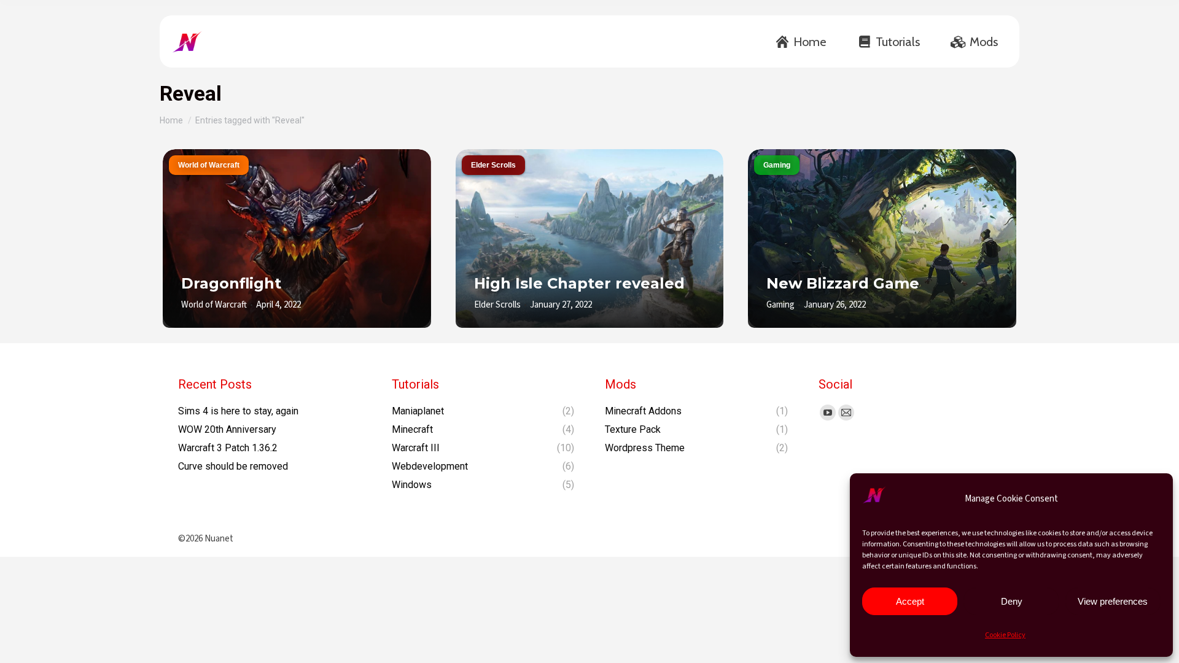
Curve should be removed (233, 466)
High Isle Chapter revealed (579, 283)
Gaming (776, 165)
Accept (910, 601)
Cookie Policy (1005, 635)
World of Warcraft (208, 165)
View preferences (1113, 601)
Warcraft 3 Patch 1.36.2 (228, 448)
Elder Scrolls (493, 165)
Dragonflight (231, 283)
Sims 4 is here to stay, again (238, 411)
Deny (1011, 601)
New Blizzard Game (842, 283)
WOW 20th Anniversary (227, 429)
